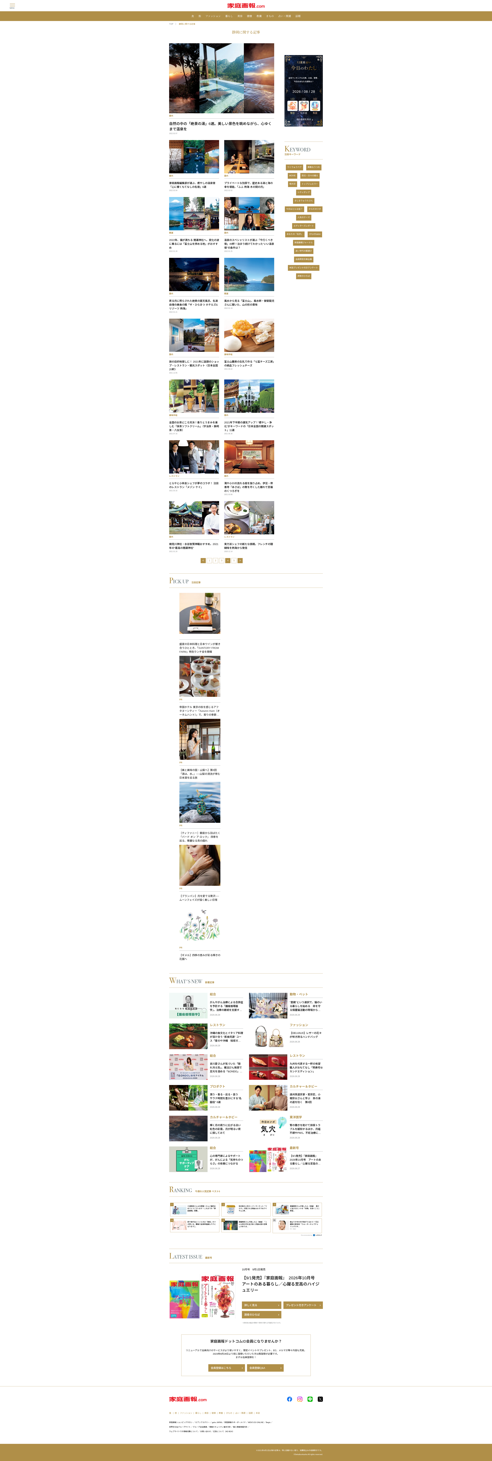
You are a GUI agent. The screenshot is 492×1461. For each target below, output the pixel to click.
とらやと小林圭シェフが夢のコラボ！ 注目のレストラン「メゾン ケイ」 (194, 485)
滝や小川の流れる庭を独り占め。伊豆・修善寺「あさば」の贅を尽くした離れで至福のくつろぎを (248, 487)
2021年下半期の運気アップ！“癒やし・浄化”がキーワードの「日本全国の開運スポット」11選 (249, 426)
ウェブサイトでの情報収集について (183, 1431)
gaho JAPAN (217, 1422)
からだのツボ (315, 209)
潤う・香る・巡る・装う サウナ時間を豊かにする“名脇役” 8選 (226, 1098)
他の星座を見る (304, 119)
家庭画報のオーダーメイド (235, 1422)
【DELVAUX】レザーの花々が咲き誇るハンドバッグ (306, 1035)
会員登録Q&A (257, 1368)
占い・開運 (284, 16)
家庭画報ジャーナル (303, 242)
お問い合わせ (205, 1431)
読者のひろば (304, 276)
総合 (213, 994)
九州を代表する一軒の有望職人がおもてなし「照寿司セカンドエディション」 (306, 1067)
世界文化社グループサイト (180, 1427)
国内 (171, 116)
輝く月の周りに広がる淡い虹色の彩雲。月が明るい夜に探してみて (225, 1129)
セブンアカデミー (202, 1422)
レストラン (174, 476)
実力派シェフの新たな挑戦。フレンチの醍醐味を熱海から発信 (248, 546)
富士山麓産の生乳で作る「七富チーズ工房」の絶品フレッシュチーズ (249, 363)
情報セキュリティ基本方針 (220, 1427)
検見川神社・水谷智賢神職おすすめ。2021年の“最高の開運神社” (193, 546)
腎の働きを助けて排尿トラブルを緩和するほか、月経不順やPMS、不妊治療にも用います (305, 1129)
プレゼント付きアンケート (301, 1305)
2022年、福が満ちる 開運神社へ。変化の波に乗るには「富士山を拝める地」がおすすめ (194, 244)
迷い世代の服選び (303, 251)
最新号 (294, 1148)
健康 (249, 16)
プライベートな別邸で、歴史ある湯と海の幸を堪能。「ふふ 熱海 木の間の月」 (248, 185)
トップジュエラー (310, 184)
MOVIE (292, 175)
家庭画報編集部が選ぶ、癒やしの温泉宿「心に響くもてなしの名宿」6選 (192, 185)
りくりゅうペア (294, 167)
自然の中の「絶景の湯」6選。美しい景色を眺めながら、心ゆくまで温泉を (220, 126)
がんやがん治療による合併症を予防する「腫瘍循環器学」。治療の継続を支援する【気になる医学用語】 (226, 1006)
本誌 (258, 1413)
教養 (259, 16)
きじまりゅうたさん (303, 201)
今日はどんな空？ (294, 209)
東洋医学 (296, 1117)
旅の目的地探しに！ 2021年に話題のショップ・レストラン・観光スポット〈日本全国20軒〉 (194, 365)
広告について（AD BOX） (223, 1431)
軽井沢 (292, 184)
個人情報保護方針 (240, 1427)
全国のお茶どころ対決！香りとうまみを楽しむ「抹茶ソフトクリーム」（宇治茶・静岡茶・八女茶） (194, 426)
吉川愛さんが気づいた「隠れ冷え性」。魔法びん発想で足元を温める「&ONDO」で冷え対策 (226, 1067)
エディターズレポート (304, 226)
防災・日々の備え (310, 175)
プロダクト (217, 1086)
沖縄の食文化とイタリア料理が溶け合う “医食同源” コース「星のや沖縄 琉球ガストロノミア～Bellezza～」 (226, 1037)
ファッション (213, 16)
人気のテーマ (304, 217)
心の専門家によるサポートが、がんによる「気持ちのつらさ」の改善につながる (226, 1160)
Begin (268, 1422)
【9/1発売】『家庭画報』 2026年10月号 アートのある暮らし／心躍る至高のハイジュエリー (305, 1160)
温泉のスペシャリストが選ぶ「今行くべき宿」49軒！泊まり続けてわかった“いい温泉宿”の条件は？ (249, 244)
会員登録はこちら (221, 1368)
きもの (270, 16)
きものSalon (315, 234)
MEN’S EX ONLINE (256, 1422)
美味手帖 (228, 354)
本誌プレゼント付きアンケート (303, 268)
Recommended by (307, 1235)
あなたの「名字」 (295, 234)
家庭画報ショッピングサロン (180, 1422)
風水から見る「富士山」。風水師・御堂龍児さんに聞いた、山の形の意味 (249, 302)
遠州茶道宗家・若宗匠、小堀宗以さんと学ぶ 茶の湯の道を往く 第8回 (305, 1098)
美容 (240, 16)
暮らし (229, 16)
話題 (298, 16)
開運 (171, 233)
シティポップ (304, 192)
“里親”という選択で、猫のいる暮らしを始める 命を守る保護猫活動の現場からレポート (306, 1006)
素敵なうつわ (314, 167)
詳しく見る (250, 1305)
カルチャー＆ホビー (303, 1086)
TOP (171, 24)
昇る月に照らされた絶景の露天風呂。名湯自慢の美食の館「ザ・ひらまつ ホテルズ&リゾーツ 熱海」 (193, 304)
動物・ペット (299, 994)
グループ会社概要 (200, 1427)
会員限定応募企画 (303, 259)
